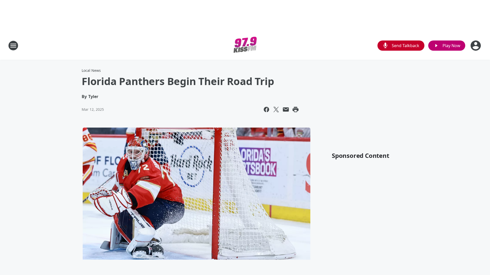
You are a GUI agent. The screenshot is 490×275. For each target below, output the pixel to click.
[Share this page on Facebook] (266, 109)
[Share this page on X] (276, 109)
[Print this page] (295, 109)
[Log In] (476, 45)
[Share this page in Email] (285, 109)
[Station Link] (245, 45)
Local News (91, 70)
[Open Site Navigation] (13, 45)
